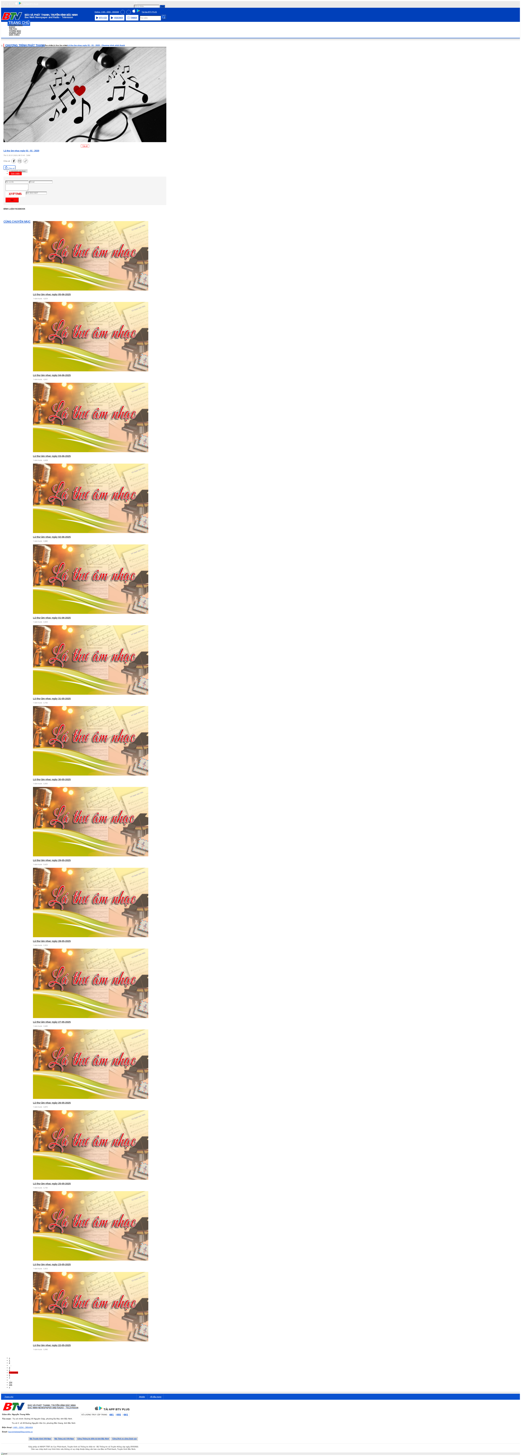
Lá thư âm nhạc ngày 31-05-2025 (52, 698)
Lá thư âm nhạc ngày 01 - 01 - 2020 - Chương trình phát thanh (96, 45)
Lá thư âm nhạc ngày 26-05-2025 (52, 1102)
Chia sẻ (11, 168)
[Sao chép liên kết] (25, 161)
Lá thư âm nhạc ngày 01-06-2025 (52, 617)
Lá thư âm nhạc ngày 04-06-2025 (52, 375)
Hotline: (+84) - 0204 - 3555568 (107, 12)
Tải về (85, 146)
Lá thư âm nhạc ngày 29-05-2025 (52, 860)
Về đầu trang (155, 1397)
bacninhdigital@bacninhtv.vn (20, 1432)
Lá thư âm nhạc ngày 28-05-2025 (52, 941)
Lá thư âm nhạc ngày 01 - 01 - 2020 (21, 150)
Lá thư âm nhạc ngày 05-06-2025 (52, 294)
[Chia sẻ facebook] (13, 161)
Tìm (162, 6)
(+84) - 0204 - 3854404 (23, 1427)
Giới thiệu (14, 35)
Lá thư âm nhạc (60, 45)
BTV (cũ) (103, 18)
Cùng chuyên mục (17, 221)
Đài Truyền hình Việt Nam (40, 1439)
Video (118, 18)
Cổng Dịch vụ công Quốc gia (124, 1439)
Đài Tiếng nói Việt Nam (64, 1439)
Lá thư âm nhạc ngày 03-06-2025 (52, 456)
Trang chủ (8, 1397)
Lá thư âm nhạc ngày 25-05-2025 (52, 1183)
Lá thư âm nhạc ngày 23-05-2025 (52, 1264)
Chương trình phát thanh (25, 45)
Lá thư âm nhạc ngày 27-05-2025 (52, 1022)
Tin (134, 18)
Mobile (142, 1397)
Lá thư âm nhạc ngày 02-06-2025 (52, 537)
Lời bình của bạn (18, 171)
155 (10, 1385)
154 (10, 1382)
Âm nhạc (49, 45)
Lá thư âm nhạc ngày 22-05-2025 (52, 1345)
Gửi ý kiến (15, 173)
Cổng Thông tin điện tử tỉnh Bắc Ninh (93, 1439)
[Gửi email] (19, 161)
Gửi (12, 200)
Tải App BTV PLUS (30, 4)
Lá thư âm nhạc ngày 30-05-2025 (52, 779)
